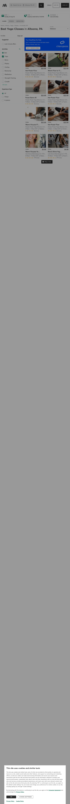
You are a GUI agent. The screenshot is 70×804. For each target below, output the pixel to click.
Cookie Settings (25, 797)
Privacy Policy (20, 792)
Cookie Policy (20, 801)
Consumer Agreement (55, 790)
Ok (11, 797)
